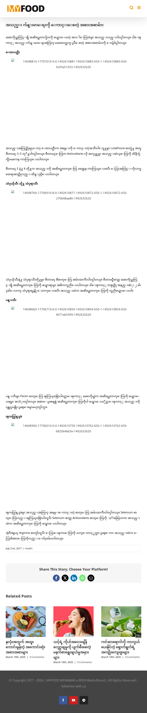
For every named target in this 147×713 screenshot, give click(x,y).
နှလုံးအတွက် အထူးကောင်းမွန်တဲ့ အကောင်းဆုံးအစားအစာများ (25, 646)
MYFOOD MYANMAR (61, 680)
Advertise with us (73, 686)
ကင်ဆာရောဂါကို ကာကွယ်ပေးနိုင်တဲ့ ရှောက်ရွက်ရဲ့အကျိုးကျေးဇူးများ (120, 646)
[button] (8, 635)
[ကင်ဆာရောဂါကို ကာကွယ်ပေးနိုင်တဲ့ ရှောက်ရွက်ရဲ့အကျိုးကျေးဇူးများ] (121, 608)
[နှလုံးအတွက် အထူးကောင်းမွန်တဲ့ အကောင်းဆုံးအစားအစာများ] (26, 608)
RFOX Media (87, 680)
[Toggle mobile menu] (139, 8)
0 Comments (37, 657)
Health (29, 548)
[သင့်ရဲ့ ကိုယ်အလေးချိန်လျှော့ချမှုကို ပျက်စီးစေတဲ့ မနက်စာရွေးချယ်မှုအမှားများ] (73, 608)
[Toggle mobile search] (131, 8)
